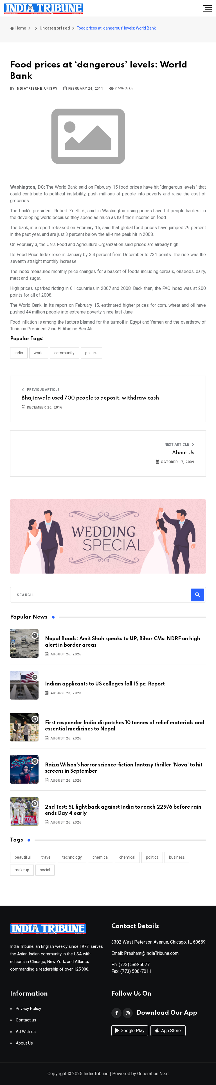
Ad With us (26, 1032)
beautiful (23, 857)
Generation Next (153, 1073)
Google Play (132, 1030)
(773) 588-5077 (134, 964)
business (177, 857)
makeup (22, 870)
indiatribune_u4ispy (36, 89)
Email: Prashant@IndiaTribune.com (145, 953)
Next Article (177, 444)
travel (46, 857)
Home (20, 28)
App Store (170, 1030)
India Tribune (96, 1073)
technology (72, 857)
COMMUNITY (64, 353)
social (45, 870)
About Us (183, 452)
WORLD (39, 353)
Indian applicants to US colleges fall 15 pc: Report (105, 684)
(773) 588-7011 (135, 971)
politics (152, 857)
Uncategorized (55, 28)
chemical (101, 857)
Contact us (26, 1020)
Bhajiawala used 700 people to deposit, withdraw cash (90, 398)
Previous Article (42, 390)
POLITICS (91, 353)
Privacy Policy (28, 1009)
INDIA (19, 353)
